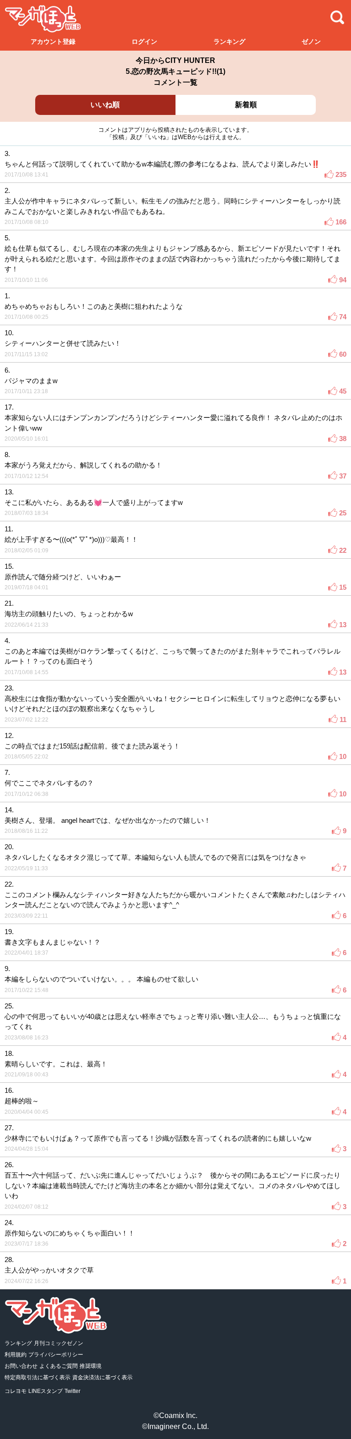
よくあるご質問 (58, 1366)
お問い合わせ (21, 1366)
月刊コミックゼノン (58, 1343)
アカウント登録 (53, 41)
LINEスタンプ (45, 1391)
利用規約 (16, 1354)
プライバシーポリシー (55, 1354)
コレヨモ (16, 1391)
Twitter (72, 1391)
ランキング (229, 41)
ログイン (144, 41)
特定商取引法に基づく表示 (37, 1377)
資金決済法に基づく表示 (102, 1377)
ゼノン (311, 41)
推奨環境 (90, 1366)
